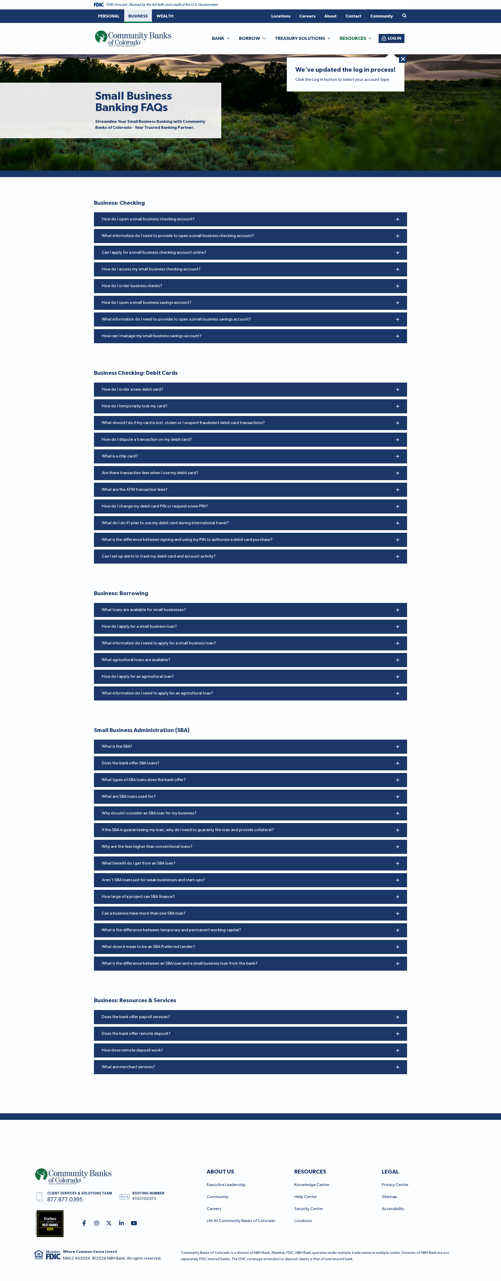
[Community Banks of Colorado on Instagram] (96, 1223)
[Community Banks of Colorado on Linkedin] (121, 1223)
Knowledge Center (312, 1185)
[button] (404, 16)
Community (218, 1197)
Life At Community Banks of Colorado (241, 1221)
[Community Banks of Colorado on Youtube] (134, 1223)
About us (220, 1172)
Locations (303, 1221)
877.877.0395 (64, 1200)
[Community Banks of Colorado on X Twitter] (109, 1223)
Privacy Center (395, 1185)
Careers (214, 1209)
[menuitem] (109, 16)
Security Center (308, 1209)
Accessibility (393, 1209)
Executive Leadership (226, 1185)
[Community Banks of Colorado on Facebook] (84, 1223)
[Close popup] (403, 59)
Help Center (305, 1197)
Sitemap (389, 1197)
